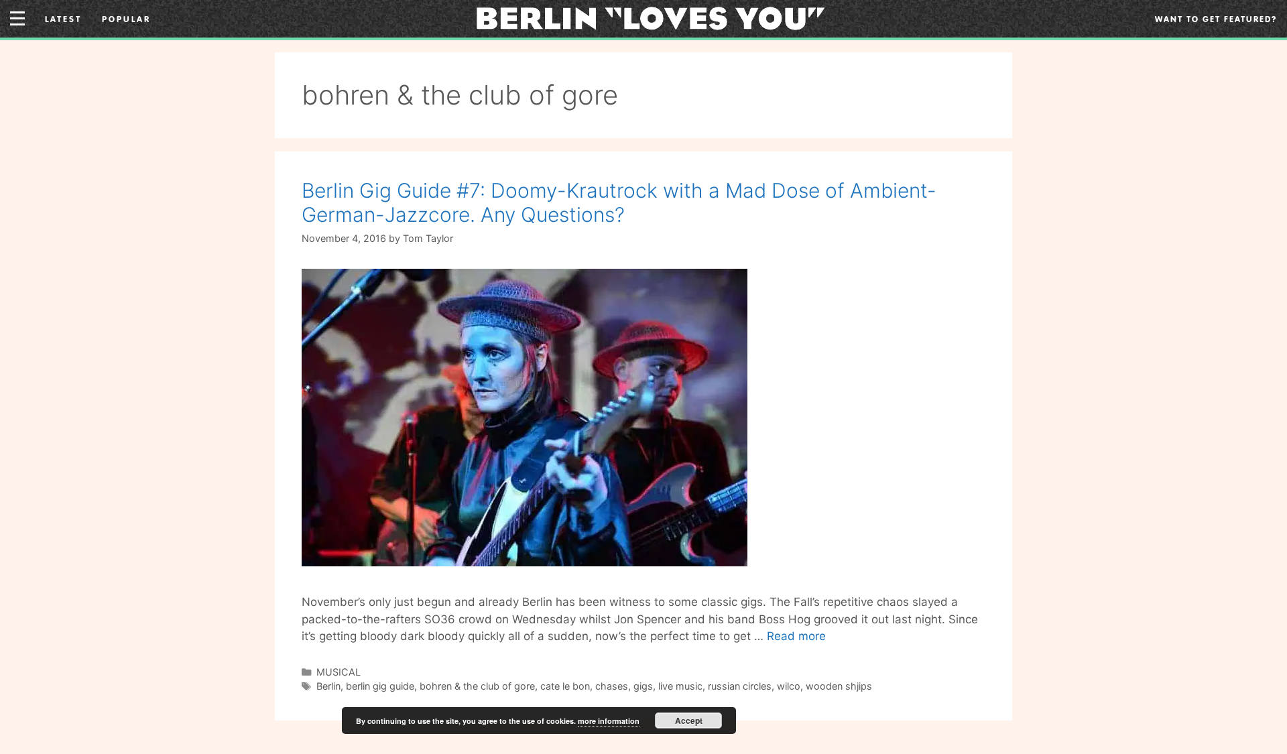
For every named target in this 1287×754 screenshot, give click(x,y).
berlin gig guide (380, 686)
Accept (688, 720)
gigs (643, 686)
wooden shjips (839, 686)
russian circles (740, 686)
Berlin (328, 686)
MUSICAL (338, 672)
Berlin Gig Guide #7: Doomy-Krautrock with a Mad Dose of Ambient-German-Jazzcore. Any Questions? (619, 202)
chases (611, 686)
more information (608, 721)
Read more (796, 636)
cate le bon (565, 686)
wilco (788, 686)
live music (680, 686)
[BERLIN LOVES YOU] (650, 17)
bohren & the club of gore (477, 686)
